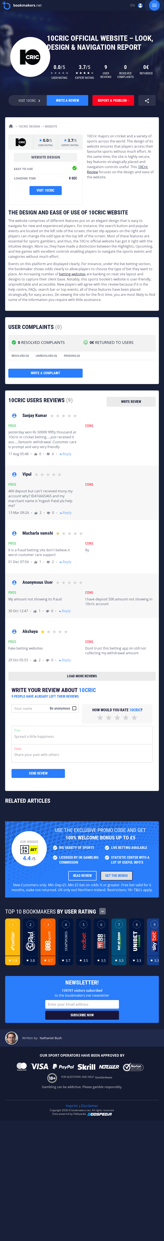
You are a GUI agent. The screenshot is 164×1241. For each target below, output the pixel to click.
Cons (17, 749)
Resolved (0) (20, 356)
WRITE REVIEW (131, 402)
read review (82, 876)
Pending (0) (72, 356)
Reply (65, 454)
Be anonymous (60, 708)
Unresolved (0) (46, 356)
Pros (17, 730)
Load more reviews (82, 676)
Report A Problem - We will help (113, 102)
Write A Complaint (45, 373)
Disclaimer (89, 1105)
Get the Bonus (116, 876)
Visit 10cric (45, 190)
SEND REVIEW (38, 773)
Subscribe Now (82, 1015)
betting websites (72, 274)
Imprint (72, 1105)
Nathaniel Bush (51, 1038)
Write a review (67, 100)
